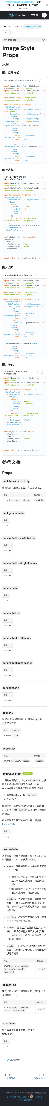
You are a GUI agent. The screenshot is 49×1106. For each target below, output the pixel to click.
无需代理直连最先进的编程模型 (20, 2)
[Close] (47, 5)
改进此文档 (15, 1060)
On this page (11, 39)
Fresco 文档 (8, 824)
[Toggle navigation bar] (4, 15)
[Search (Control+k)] (44, 15)
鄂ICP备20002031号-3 (19, 1097)
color (6, 525)
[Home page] (5, 26)
